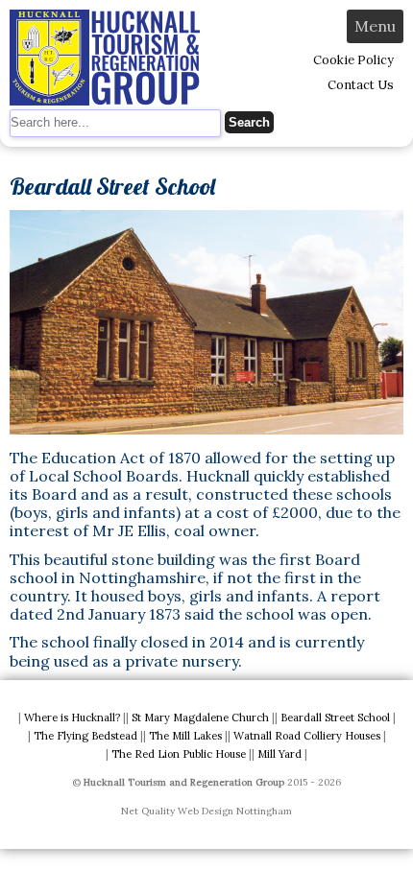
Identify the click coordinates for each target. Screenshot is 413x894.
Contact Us (361, 85)
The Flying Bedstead (85, 735)
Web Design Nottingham (235, 811)
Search (249, 122)
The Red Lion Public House (178, 754)
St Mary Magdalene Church (200, 717)
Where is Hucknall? (72, 717)
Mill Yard (279, 754)
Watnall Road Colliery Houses (306, 735)
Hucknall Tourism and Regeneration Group (184, 782)
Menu (375, 25)
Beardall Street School (335, 717)
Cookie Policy (353, 60)
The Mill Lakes (185, 735)
